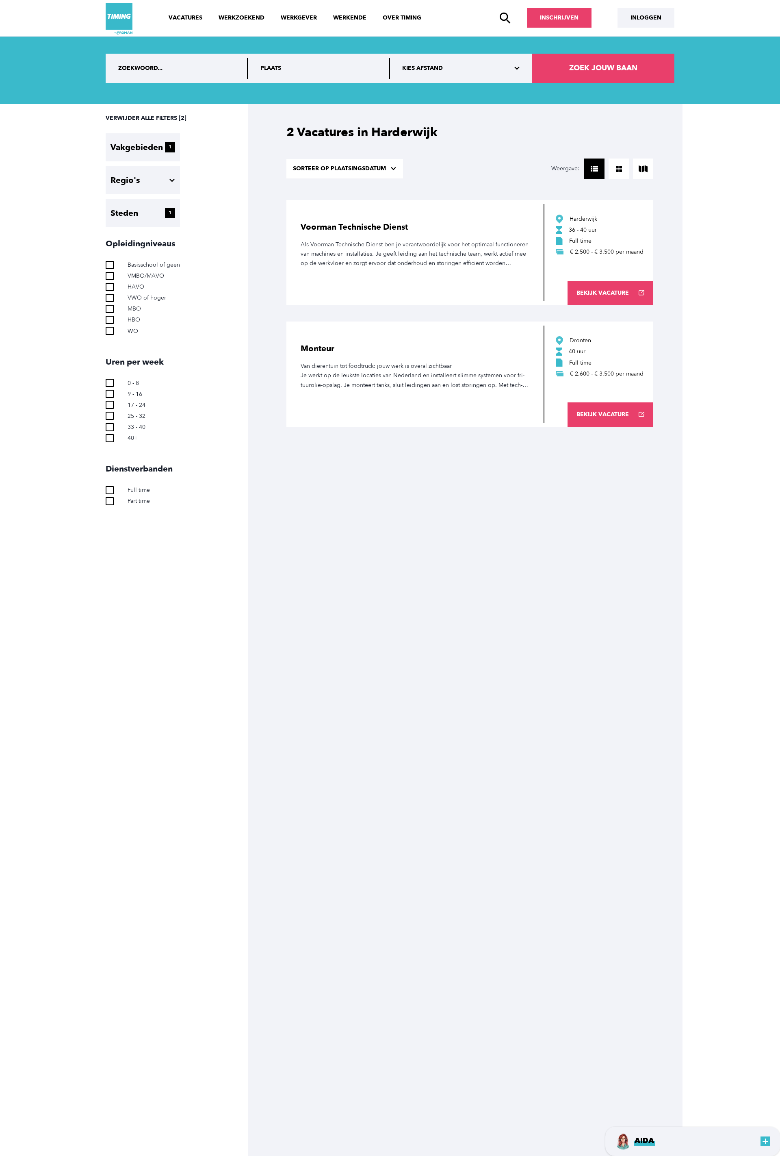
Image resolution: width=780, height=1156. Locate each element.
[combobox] (319, 68)
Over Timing (402, 18)
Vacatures (185, 18)
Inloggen (645, 18)
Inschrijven (559, 18)
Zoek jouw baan (603, 68)
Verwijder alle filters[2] (146, 118)
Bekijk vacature (602, 293)
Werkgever (299, 18)
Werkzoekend (241, 18)
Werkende (349, 18)
